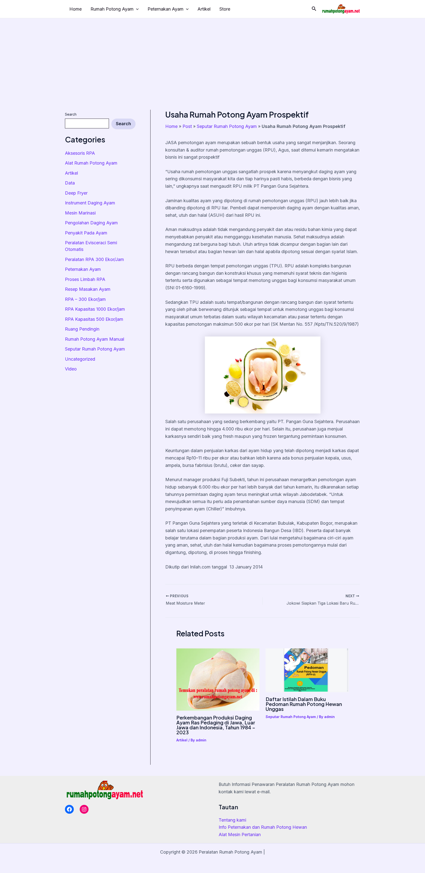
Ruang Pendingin (82, 329)
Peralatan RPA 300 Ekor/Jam (94, 259)
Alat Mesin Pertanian (240, 834)
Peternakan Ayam (165, 9)
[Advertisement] (212, 55)
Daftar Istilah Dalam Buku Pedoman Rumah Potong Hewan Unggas (304, 704)
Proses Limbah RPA (85, 279)
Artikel (204, 9)
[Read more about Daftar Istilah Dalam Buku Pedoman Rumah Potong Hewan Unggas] (307, 670)
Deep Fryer (76, 193)
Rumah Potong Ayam (112, 9)
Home (75, 9)
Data (70, 182)
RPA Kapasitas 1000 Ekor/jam (95, 309)
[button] (314, 8)
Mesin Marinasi (80, 212)
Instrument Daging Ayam (90, 202)
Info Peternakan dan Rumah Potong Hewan (263, 827)
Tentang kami (232, 820)
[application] (136, 9)
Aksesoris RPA (80, 153)
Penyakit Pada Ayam (86, 232)
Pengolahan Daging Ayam (91, 222)
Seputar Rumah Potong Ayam (95, 349)
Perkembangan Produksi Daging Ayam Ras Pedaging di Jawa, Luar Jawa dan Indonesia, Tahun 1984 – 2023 (215, 724)
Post (187, 126)
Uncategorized (80, 359)
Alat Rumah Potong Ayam (91, 163)
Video (71, 368)
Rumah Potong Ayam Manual (94, 339)
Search (70, 114)
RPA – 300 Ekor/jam (85, 299)
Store (224, 9)
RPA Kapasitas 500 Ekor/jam (94, 319)
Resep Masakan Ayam (87, 289)
